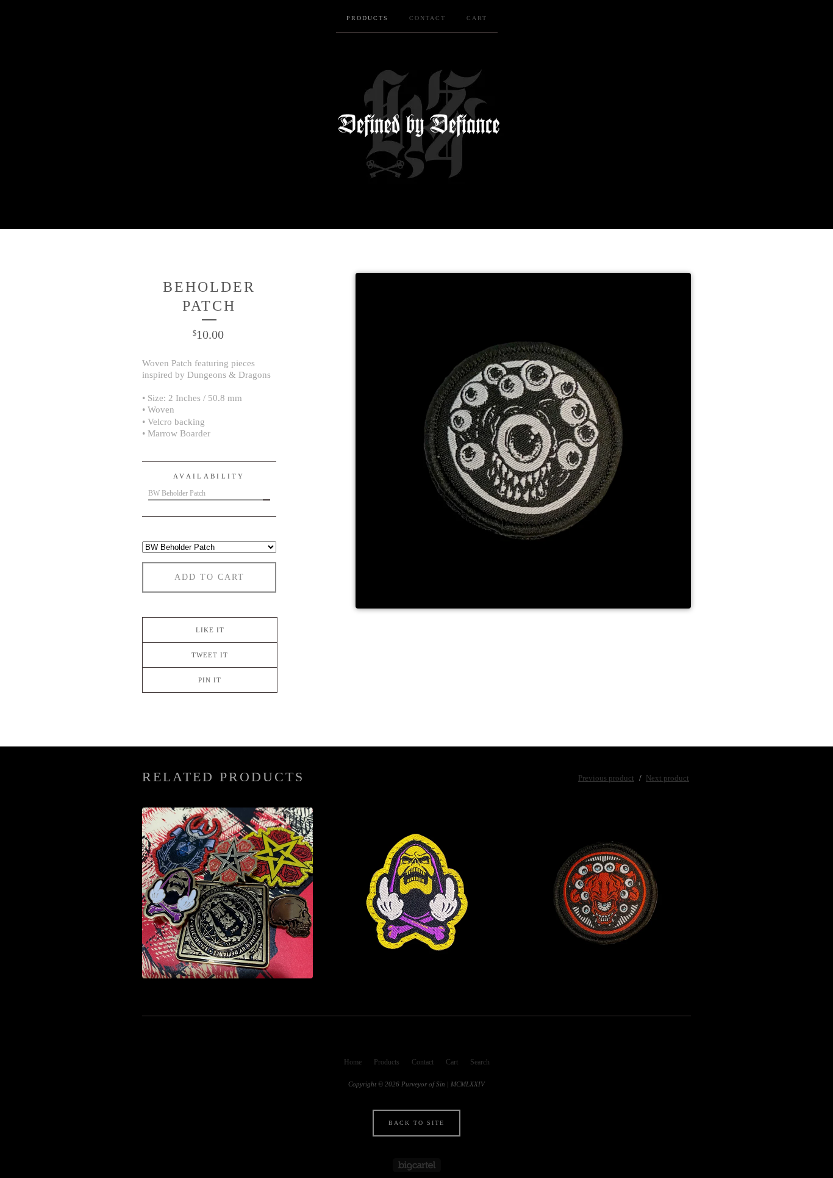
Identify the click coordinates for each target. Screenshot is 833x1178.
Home (353, 1062)
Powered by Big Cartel (417, 1165)
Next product (667, 777)
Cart (477, 18)
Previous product (606, 777)
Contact (427, 18)
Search (480, 1062)
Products (367, 18)
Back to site (416, 1122)
